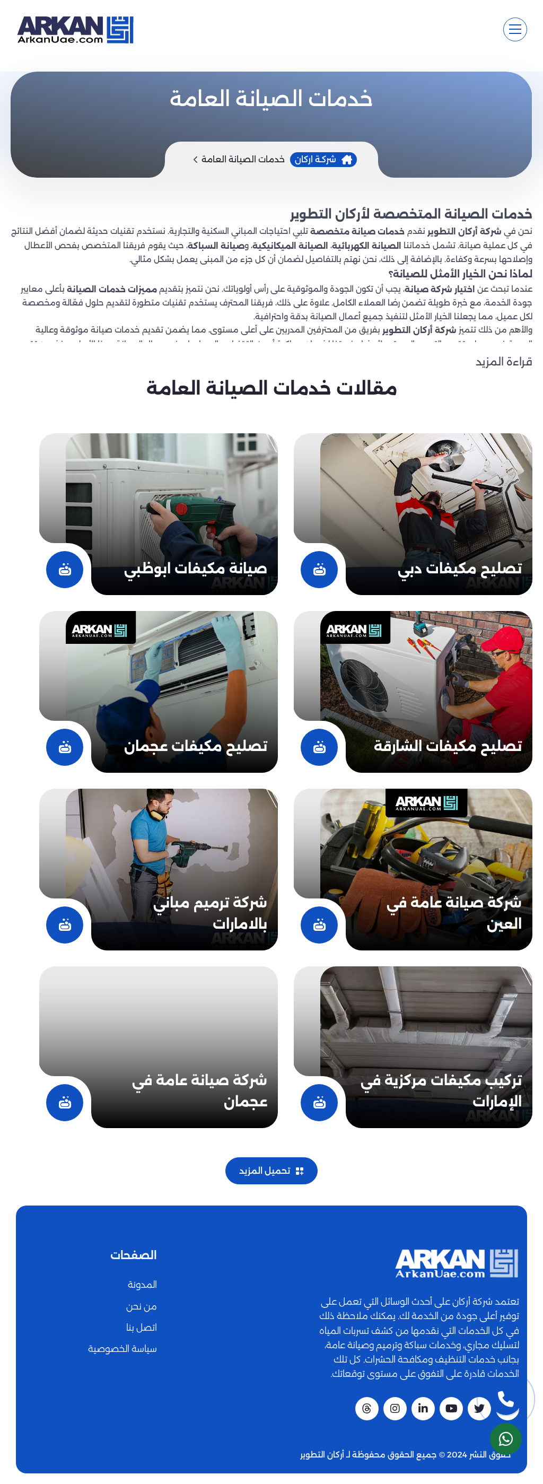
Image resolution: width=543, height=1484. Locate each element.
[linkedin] (423, 1408)
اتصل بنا (141, 1327)
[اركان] (75, 29)
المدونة (142, 1284)
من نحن (141, 1306)
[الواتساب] (506, 1439)
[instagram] (395, 1408)
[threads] (367, 1408)
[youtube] (451, 1408)
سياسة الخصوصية (122, 1348)
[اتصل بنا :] (506, 1399)
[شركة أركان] (456, 1263)
